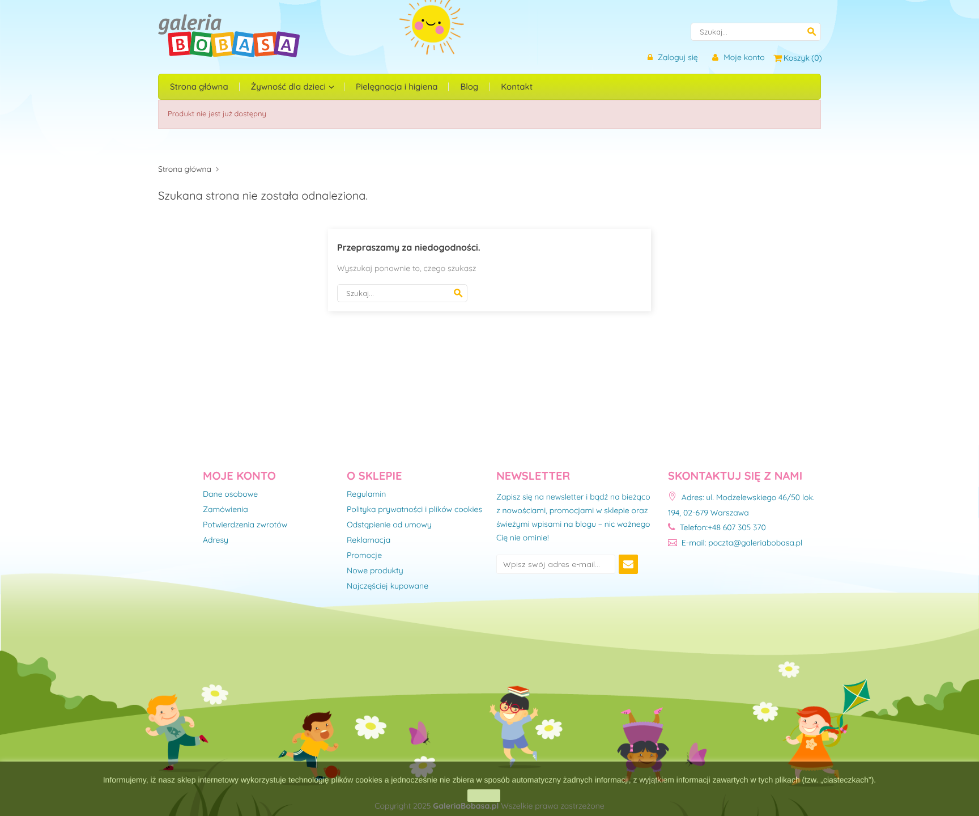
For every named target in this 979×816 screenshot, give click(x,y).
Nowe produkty (375, 571)
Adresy (215, 540)
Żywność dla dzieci (289, 86)
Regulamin (366, 494)
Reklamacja (368, 540)
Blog (469, 86)
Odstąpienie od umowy (389, 525)
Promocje (364, 555)
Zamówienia (225, 509)
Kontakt (517, 86)
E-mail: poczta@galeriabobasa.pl (740, 543)
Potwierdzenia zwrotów (245, 525)
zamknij (483, 795)
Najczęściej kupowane (387, 586)
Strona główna (199, 86)
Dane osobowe (230, 494)
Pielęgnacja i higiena (396, 86)
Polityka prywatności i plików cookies (414, 509)
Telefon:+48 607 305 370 (722, 527)
